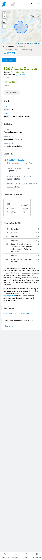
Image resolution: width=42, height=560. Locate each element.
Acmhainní (37, 557)
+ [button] (4, 13)
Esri (31, 43)
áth (5, 106)
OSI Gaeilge (9, 46)
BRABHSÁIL (11, 53)
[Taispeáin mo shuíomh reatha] (4, 26)
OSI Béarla (21, 46)
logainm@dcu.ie (9, 296)
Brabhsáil (15, 557)
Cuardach (5, 557)
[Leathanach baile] (4, 4)
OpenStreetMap (26, 50)
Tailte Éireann (36, 43)
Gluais (26, 557)
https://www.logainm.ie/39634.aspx (16, 313)
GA (32, 3)
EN (38, 3)
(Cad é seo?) (20, 75)
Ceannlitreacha (12, 92)
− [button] (4, 16)
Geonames (9, 326)
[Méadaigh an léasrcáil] (4, 21)
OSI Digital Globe (11, 50)
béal (5, 113)
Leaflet (20, 43)
